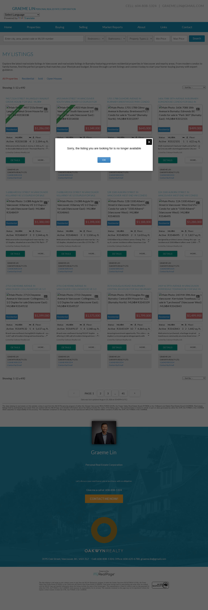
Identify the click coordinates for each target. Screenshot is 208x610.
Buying (59, 27)
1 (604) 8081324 (14, 175)
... (115, 393)
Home (8, 27)
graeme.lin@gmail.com (183, 6)
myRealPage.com (104, 574)
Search (197, 38)
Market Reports (112, 27)
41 (123, 393)
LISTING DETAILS (15, 160)
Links (163, 27)
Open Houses (54, 78)
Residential (28, 78)
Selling (83, 27)
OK (104, 159)
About (141, 27)
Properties (33, 27)
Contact (187, 27)
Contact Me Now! (104, 499)
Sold (40, 78)
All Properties (10, 78)
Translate (29, 18)
